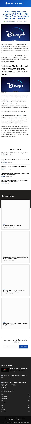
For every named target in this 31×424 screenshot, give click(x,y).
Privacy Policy (22, 418)
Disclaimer (16, 418)
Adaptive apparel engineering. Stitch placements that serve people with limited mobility (14, 181)
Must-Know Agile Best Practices (12, 225)
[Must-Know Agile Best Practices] (15, 211)
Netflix (3, 46)
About (6, 418)
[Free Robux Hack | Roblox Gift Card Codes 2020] (5, 385)
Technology (4, 162)
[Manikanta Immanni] (5, 21)
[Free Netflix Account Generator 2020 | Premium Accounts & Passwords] (5, 370)
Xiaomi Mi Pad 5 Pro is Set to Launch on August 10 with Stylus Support (14, 291)
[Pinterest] (14, 144)
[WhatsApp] (17, 144)
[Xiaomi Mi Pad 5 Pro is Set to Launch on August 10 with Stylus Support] (15, 276)
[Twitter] (10, 144)
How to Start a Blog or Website (15, 419)
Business (3, 176)
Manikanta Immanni (11, 21)
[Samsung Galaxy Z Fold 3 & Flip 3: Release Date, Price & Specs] (15, 309)
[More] (20, 144)
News (25, 21)
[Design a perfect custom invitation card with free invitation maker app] (15, 242)
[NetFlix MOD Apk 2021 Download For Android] (5, 377)
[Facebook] (7, 144)
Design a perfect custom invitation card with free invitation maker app (15, 257)
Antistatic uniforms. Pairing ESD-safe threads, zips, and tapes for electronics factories (15, 174)
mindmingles (5, 227)
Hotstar (8, 101)
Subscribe (24, 346)
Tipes (2, 169)
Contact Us (11, 418)
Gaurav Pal (5, 293)
